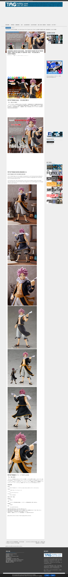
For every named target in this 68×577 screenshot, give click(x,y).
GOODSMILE (25, 55)
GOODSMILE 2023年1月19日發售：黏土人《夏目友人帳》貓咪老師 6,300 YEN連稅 (35, 542)
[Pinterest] (17, 78)
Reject (53, 575)
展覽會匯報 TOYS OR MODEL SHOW (12, 556)
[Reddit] (23, 78)
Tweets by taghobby (50, 143)
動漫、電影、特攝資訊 (42, 24)
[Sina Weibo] (25, 78)
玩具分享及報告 (33, 24)
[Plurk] (15, 78)
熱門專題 (12, 24)
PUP (27, 55)
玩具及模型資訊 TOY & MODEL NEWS (12, 558)
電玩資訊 (48, 24)
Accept (47, 575)
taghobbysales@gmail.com (51, 77)
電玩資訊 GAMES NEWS (10, 562)
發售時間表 (7, 24)
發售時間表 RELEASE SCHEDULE (11, 553)
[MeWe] (19, 78)
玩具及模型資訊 (26, 24)
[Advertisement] (34, 15)
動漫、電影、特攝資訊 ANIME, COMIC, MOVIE (14, 560)
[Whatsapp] (13, 78)
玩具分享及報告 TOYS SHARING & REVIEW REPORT (14, 559)
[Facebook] (9, 78)
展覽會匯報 (17, 24)
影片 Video (53, 24)
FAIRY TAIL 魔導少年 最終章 (19, 55)
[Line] (21, 78)
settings (40, 575)
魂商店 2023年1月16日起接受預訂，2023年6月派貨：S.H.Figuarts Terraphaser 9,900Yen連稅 (15, 542)
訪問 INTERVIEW (8, 557)
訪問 (21, 24)
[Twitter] (11, 78)
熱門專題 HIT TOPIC (9, 555)
